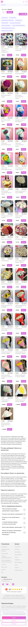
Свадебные (17, 559)
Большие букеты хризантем (8, 28)
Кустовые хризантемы (15, 22)
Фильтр (23, 14)
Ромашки (17, 567)
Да (3, 12)
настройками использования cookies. (17, 614)
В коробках (17, 546)
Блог (2, 572)
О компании (4, 546)
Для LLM (3, 569)
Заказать (10, 55)
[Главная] (2, 1)
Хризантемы (18, 552)
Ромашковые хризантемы (7, 20)
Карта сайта (4, 567)
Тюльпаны (17, 549)
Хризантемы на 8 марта (7, 30)
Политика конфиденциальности (6, 557)
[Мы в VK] (7, 584)
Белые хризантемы (6, 25)
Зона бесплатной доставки (5, 550)
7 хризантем (4, 17)
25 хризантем (5, 22)
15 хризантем (19, 20)
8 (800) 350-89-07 (7, 579)
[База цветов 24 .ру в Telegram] (2, 584)
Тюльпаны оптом (19, 570)
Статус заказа (4, 553)
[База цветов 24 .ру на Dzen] (13, 584)
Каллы (16, 565)
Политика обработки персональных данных (6, 561)
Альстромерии (18, 554)
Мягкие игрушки (18, 562)
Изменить (10, 12)
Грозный (4, 4)
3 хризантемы (13, 17)
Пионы (16, 557)
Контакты (3, 564)
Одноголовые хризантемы (18, 25)
